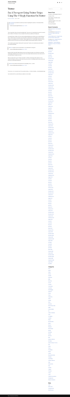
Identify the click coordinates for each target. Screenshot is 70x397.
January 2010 (50, 231)
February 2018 (50, 97)
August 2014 (50, 134)
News (49, 337)
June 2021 (50, 55)
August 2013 (50, 155)
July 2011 (50, 200)
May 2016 (50, 109)
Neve (9, 395)
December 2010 (51, 212)
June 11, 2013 (24, 25)
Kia (48, 310)
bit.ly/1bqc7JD (11, 23)
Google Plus (50, 296)
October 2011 (50, 194)
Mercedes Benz (51, 321)
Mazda (49, 319)
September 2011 (51, 196)
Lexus (49, 314)
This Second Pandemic (52, 23)
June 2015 (50, 117)
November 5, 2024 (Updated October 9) (54, 14)
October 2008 (50, 258)
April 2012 (50, 184)
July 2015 (50, 115)
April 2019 (50, 78)
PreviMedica (50, 349)
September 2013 (51, 154)
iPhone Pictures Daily (51, 305)
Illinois (49, 302)
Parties (49, 346)
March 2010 (50, 228)
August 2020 (50, 62)
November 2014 (51, 129)
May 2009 (50, 245)
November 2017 (51, 101)
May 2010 (50, 224)
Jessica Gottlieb (11, 18)
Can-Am (49, 282)
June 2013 (50, 159)
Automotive (50, 277)
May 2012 (50, 182)
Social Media (50, 358)
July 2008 (50, 263)
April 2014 (50, 141)
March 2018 (50, 95)
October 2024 (50, 49)
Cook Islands (50, 286)
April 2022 (50, 51)
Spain (49, 362)
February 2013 (50, 166)
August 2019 (50, 74)
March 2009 (50, 249)
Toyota (49, 372)
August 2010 (50, 219)
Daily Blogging (50, 289)
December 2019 (51, 71)
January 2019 (50, 83)
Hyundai (49, 300)
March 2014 (50, 143)
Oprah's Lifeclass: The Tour (52, 342)
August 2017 (50, 102)
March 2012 (50, 185)
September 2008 (51, 260)
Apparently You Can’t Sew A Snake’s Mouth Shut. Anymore (54, 33)
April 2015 (50, 120)
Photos (49, 348)
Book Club (50, 280)
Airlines (49, 270)
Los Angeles (50, 316)
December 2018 (51, 85)
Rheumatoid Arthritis (51, 355)
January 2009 (50, 253)
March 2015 (50, 122)
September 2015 (51, 113)
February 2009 (50, 251)
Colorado (49, 284)
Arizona (49, 273)
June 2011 (50, 201)
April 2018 (50, 94)
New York (49, 335)
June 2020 (50, 65)
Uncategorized (50, 378)
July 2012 (50, 178)
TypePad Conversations (52, 376)
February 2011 (50, 208)
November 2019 (51, 72)
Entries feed (50, 386)
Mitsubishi (50, 326)
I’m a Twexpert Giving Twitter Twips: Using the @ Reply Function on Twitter (26, 14)
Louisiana (49, 318)
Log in (49, 384)
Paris (49, 344)
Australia (49, 275)
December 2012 (51, 169)
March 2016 (50, 111)
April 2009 (50, 247)
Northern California (51, 339)
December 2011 (51, 191)
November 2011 (51, 192)
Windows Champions (51, 379)
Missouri (49, 325)
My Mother (50, 332)
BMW (49, 279)
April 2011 (50, 205)
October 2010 (50, 215)
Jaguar (49, 307)
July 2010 (50, 221)
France (49, 295)
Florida (49, 293)
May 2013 (50, 161)
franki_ (11, 47)
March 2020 (50, 69)
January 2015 (50, 125)
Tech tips (49, 367)
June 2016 (50, 108)
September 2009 (51, 238)
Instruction (50, 303)
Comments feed (51, 388)
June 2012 (50, 180)
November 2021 (51, 53)
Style (49, 365)
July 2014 (50, 136)
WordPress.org (50, 390)
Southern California (51, 360)
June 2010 (50, 222)
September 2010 (51, 217)
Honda (49, 298)
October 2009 (50, 237)
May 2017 (50, 104)
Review (49, 351)
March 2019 (50, 79)
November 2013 (51, 150)
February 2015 (50, 124)
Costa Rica (50, 288)
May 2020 (50, 67)
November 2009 (51, 235)
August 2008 (50, 261)
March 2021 (50, 56)
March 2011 (50, 207)
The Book (50, 371)
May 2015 (50, 118)
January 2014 (50, 147)
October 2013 (50, 152)
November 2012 (51, 171)
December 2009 (51, 233)
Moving (49, 330)
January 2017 (50, 106)
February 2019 (50, 81)
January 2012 (50, 189)
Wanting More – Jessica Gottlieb (53, 42)
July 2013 (50, 157)
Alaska (49, 272)
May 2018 (50, 92)
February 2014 (50, 145)
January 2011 (50, 210)
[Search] (61, 9)
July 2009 (50, 242)
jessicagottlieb (12, 22)
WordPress (16, 395)
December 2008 (51, 254)
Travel (49, 374)
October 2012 (50, 173)
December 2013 (51, 148)
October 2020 (50, 60)
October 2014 (50, 131)
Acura (49, 268)
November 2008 (51, 256)
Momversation (50, 328)
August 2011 (50, 198)
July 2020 (50, 64)
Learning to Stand (51, 15)
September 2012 (51, 175)
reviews (49, 353)
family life (50, 291)
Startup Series (50, 363)
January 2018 (50, 99)
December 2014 (51, 127)
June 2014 (50, 138)
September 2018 (51, 88)
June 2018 (50, 90)
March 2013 (50, 164)
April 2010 (50, 226)
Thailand (49, 369)
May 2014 (50, 139)
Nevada (49, 333)
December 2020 (51, 58)
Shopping (49, 356)
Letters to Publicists (51, 312)
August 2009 (50, 240)
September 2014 (51, 132)
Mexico (49, 323)
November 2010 (51, 214)
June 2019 (50, 76)
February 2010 (50, 230)
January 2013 (50, 168)
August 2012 (50, 177)
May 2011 (50, 203)
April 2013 (50, 162)
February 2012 (50, 187)
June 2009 (50, 244)
